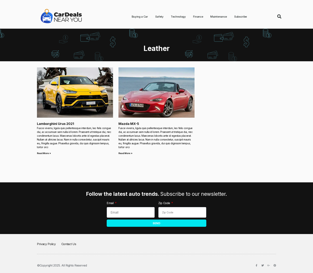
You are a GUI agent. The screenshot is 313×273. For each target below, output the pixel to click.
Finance (198, 16)
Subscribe (240, 16)
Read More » (44, 153)
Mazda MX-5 (128, 124)
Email (110, 203)
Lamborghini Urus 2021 (55, 124)
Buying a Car (140, 16)
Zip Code (164, 203)
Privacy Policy (46, 244)
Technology (178, 16)
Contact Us (68, 244)
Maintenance (218, 16)
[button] (279, 16)
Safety (159, 16)
